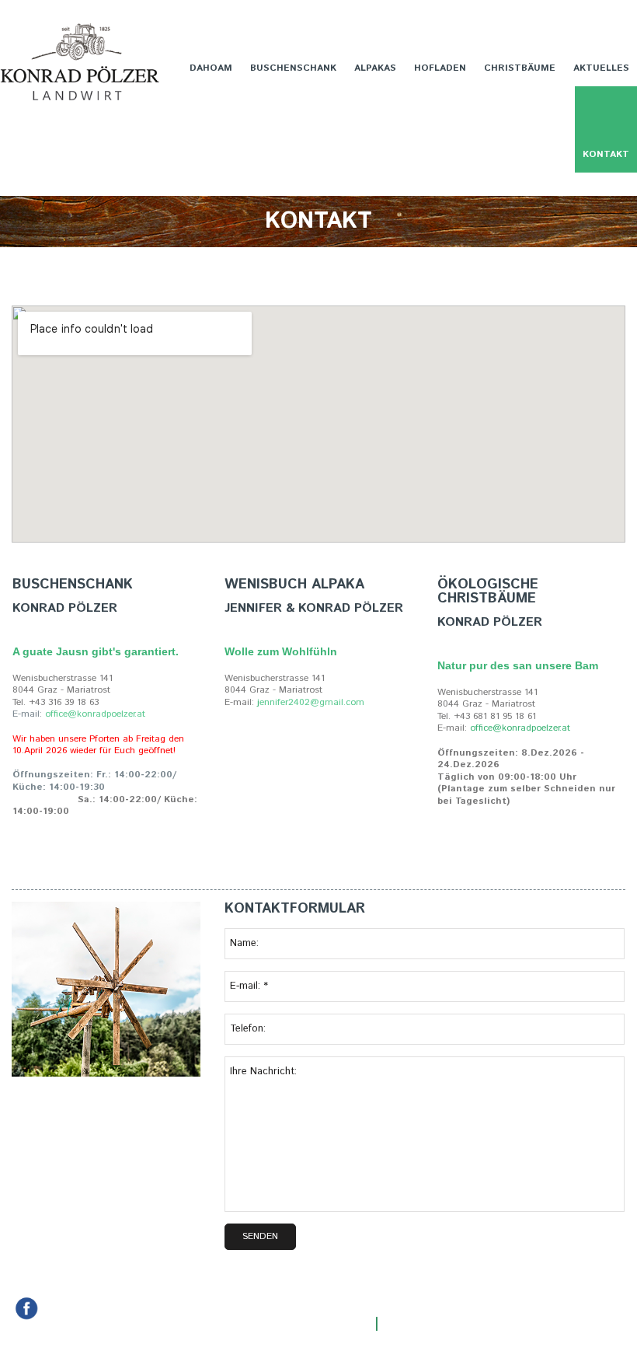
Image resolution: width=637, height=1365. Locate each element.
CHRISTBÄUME (519, 68)
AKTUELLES (601, 68)
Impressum (420, 1324)
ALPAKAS (375, 68)
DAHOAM (211, 68)
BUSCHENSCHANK (293, 68)
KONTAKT (606, 154)
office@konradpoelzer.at (520, 728)
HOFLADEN (440, 68)
